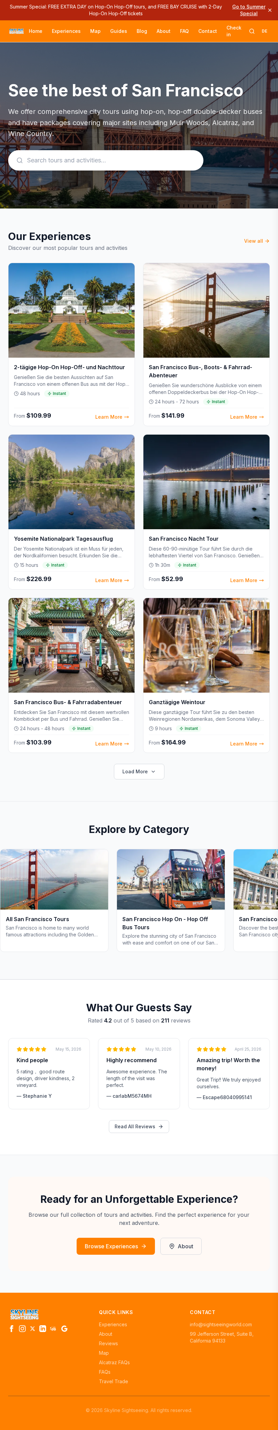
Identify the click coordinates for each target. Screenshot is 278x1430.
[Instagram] (22, 1328)
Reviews (108, 1343)
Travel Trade (113, 1381)
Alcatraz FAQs (114, 1362)
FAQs (105, 1372)
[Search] (252, 31)
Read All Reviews (135, 1126)
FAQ (184, 31)
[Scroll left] (8, 903)
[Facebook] (11, 1328)
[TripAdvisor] (53, 1328)
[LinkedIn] (42, 1328)
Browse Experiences (111, 1246)
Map (95, 31)
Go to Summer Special (248, 10)
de (264, 31)
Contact (207, 31)
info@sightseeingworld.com (221, 1324)
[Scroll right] (270, 903)
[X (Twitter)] (32, 1328)
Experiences (66, 31)
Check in (233, 31)
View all (253, 241)
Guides (118, 31)
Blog (142, 31)
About (164, 31)
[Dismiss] (270, 10)
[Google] (64, 1328)
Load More (135, 771)
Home (35, 31)
